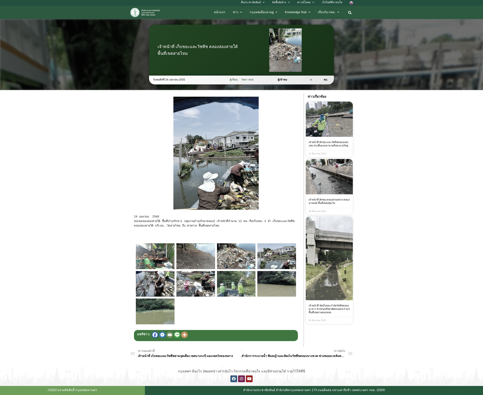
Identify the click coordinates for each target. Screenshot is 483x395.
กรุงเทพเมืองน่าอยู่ (262, 12)
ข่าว (235, 12)
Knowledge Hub (296, 12)
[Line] (177, 334)
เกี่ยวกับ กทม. (326, 12)
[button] (350, 13)
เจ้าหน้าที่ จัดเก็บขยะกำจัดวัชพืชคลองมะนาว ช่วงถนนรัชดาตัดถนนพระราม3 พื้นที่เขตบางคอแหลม (329, 309)
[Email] (169, 334)
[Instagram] (241, 378)
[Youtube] (249, 378)
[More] (184, 334)
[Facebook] (155, 334)
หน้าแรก (219, 12)
